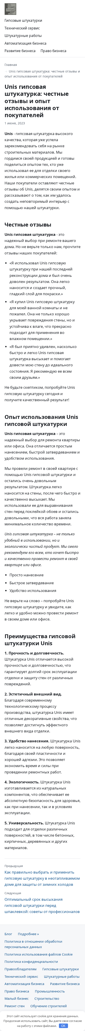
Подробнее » (28, 934)
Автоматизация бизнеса (25, 43)
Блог (8, 934)
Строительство (46, 998)
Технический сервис (22, 28)
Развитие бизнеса (20, 50)
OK (63, 1026)
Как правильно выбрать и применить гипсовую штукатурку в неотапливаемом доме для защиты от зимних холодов (42, 875)
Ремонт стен (14, 1006)
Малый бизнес (17, 998)
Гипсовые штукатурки (23, 20)
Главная (11, 65)
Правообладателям (20, 969)
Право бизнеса (53, 50)
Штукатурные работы (23, 35)
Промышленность (50, 991)
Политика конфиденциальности (31, 961)
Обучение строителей (48, 1006)
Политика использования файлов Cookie (39, 954)
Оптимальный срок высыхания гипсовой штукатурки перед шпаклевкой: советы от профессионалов (42, 902)
